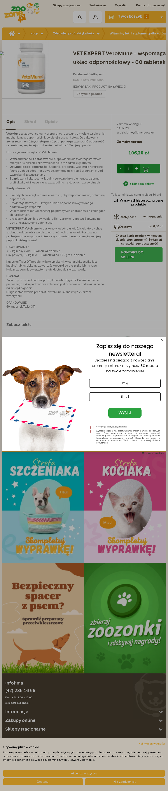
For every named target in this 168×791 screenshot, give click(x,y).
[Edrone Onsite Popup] (84, 395)
